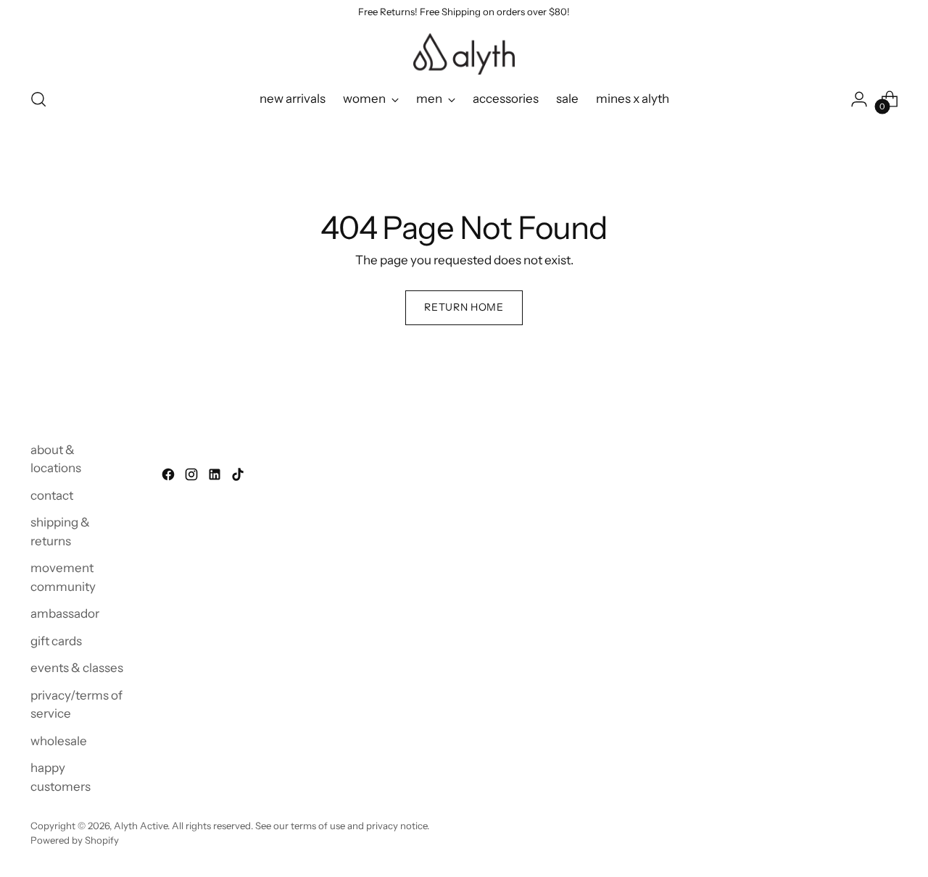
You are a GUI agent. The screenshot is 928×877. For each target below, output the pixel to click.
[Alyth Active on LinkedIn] (216, 477)
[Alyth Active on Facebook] (169, 477)
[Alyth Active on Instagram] (193, 477)
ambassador (64, 613)
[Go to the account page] (859, 99)
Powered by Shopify (74, 840)
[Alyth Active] (464, 54)
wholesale (58, 741)
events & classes (76, 667)
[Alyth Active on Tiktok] (239, 477)
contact (51, 495)
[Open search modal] (38, 99)
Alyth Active (140, 825)
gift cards (56, 641)
